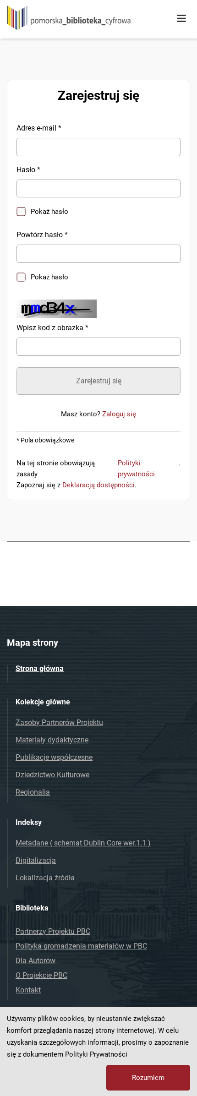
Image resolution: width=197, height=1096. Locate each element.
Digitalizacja (36, 860)
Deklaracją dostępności (98, 485)
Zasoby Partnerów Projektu (59, 722)
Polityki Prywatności (96, 1054)
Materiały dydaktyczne (52, 740)
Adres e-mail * (38, 128)
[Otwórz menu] (181, 19)
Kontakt (28, 990)
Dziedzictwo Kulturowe (52, 774)
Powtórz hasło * (42, 234)
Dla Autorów (35, 960)
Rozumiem (148, 1078)
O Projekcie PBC (41, 975)
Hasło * (28, 169)
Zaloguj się (119, 414)
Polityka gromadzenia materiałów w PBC (81, 946)
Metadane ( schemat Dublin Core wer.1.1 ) (83, 843)
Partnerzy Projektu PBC (53, 931)
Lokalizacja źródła (45, 877)
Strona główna (40, 668)
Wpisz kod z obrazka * (52, 327)
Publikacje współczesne (54, 757)
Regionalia (33, 792)
